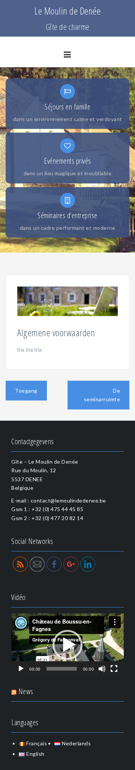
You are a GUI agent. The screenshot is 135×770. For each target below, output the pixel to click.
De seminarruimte (102, 395)
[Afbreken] (102, 668)
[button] (67, 645)
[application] (67, 644)
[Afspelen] (21, 668)
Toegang (26, 390)
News (25, 691)
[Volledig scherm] (114, 668)
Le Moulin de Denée (67, 11)
